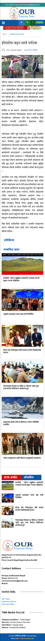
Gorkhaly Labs (29, 638)
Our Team (6, 599)
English (39, 22)
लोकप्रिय (29, 477)
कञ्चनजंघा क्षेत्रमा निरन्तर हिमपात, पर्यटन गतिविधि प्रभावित (21, 423)
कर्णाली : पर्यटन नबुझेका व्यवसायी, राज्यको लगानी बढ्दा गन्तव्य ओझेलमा (21, 279)
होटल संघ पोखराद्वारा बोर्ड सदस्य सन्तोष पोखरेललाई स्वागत (22, 351)
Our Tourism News (14, 50)
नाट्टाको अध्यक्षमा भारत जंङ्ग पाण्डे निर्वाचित (18, 314)
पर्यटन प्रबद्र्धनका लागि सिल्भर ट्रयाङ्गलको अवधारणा (22, 458)
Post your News (8, 604)
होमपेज (5, 34)
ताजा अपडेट (10, 477)
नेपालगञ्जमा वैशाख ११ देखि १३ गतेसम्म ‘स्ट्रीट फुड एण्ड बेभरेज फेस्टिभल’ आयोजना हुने (21, 387)
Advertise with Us (9, 601)
